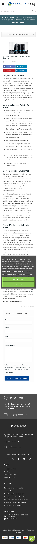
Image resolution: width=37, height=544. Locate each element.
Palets (32, 306)
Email (7, 328)
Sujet (6, 336)
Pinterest (9, 70)
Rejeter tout (18, 279)
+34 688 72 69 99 (12, 519)
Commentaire (10, 345)
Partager (9, 66)
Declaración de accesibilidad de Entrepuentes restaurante (15, 504)
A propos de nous (10, 469)
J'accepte (18, 284)
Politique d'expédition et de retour (16, 500)
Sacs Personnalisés (10, 475)
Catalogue (7, 472)
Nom (6, 319)
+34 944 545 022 (16, 398)
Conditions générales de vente (14, 494)
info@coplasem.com (18, 415)
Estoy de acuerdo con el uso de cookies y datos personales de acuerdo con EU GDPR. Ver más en (18, 368)
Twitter (21, 66)
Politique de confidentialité (13, 488)
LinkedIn (21, 70)
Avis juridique (9, 491)
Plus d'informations (9, 274)
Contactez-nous (9, 478)
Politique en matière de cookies (15, 497)
